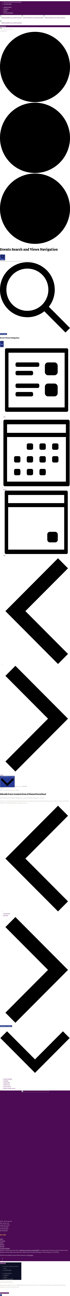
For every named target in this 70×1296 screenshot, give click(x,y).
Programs (2, 1241)
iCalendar (5, 1080)
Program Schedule (8, 12)
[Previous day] (36, 664)
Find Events (3, 334)
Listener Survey (7, 7)
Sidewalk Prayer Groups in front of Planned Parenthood (23, 794)
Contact (2, 1246)
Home (1, 1239)
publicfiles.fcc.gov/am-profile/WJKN (29, 1250)
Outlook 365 (6, 1082)
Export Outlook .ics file (9, 1088)
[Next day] (36, 771)
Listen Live (3, 26)
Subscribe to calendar (6, 1026)
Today (1, 775)
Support (2, 1244)
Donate (5, 11)
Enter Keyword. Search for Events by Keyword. (12, 261)
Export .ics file (7, 1086)
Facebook (6, 9)
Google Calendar (7, 1079)
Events (2, 1242)
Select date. (18, 786)
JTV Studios (30, 1255)
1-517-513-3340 (7, 4)
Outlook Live (6, 1084)
